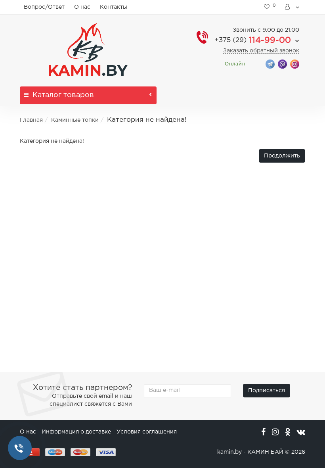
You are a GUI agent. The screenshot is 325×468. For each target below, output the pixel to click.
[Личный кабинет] (292, 7)
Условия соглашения (147, 432)
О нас (82, 7)
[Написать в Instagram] (294, 63)
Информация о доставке (76, 432)
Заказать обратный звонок (261, 50)
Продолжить (282, 155)
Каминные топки (75, 120)
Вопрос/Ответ (44, 7)
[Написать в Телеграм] (270, 63)
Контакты (113, 7)
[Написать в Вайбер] (282, 63)
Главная (31, 120)
